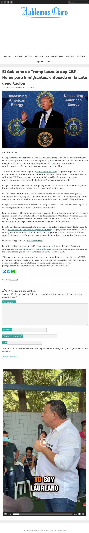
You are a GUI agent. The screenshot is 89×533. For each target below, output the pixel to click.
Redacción (29, 87)
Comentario (9, 302)
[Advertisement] (44, 37)
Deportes (40, 62)
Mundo (50, 62)
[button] (44, 442)
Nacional (81, 56)
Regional (70, 56)
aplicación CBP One (46, 172)
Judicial (28, 56)
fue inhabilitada (34, 241)
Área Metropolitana (54, 56)
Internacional (13, 280)
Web (5, 342)
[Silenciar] (79, 514)
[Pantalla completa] (83, 514)
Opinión (7, 56)
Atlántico (39, 56)
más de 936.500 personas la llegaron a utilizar (29, 230)
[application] (44, 442)
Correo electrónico (12, 336)
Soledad (18, 56)
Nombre (7, 330)
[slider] (43, 514)
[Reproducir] (5, 514)
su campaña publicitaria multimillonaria (31, 249)
